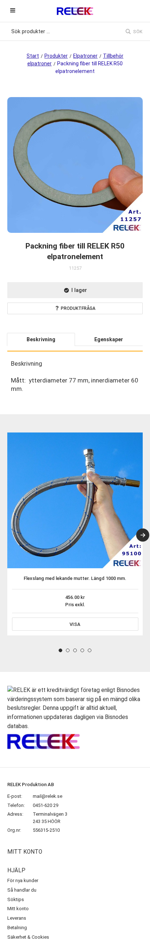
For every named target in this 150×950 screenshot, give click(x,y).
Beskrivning (41, 339)
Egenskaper (108, 339)
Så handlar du (21, 890)
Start (33, 56)
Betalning (17, 927)
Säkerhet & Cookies (28, 937)
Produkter (56, 56)
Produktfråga (78, 308)
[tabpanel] (75, 533)
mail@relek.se (47, 796)
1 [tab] (60, 650)
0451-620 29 (45, 805)
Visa (75, 624)
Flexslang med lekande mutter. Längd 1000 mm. (75, 578)
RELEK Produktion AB (30, 784)
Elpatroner (85, 56)
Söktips (15, 899)
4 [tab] (82, 650)
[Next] (142, 535)
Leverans (16, 918)
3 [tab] (75, 650)
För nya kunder (22, 880)
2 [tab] (68, 650)
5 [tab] (89, 650)
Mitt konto (18, 908)
